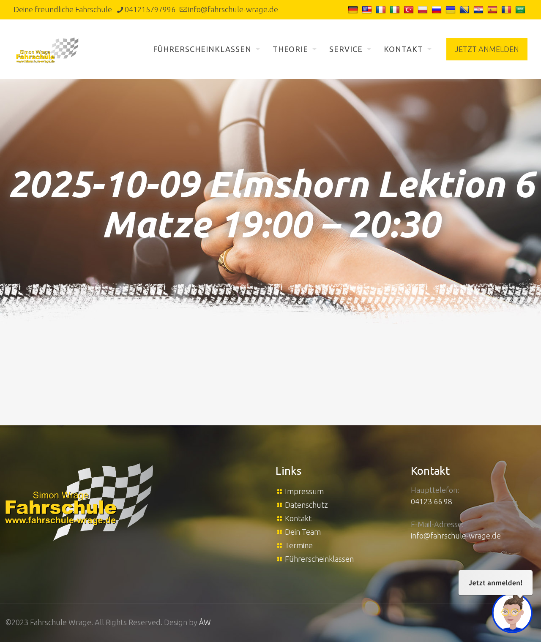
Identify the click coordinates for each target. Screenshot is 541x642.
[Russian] (438, 9)
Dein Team (303, 532)
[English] (368, 9)
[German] (354, 9)
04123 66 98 (431, 501)
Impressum (304, 491)
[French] (382, 9)
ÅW (205, 622)
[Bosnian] (465, 9)
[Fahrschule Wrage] (47, 49)
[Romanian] (507, 9)
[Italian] (396, 9)
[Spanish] (493, 9)
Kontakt (298, 518)
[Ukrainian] (451, 9)
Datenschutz (306, 505)
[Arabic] (521, 9)
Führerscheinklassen (319, 559)
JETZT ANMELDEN (487, 49)
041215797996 (150, 9)
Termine (299, 545)
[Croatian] (479, 9)
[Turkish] (410, 9)
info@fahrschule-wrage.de (233, 9)
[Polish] (424, 9)
